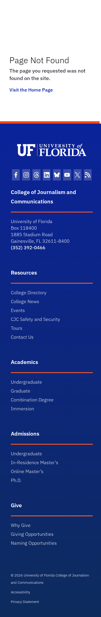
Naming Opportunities (34, 543)
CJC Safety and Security (35, 319)
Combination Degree (32, 400)
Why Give (21, 525)
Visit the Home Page (31, 90)
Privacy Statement (25, 601)
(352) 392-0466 (28, 247)
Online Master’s (27, 471)
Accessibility (20, 592)
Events (18, 310)
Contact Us (22, 337)
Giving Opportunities (32, 534)
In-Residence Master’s (34, 462)
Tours (16, 328)
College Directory (29, 292)
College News (25, 301)
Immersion (22, 408)
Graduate (20, 391)
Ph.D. (16, 480)
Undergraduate (26, 382)
